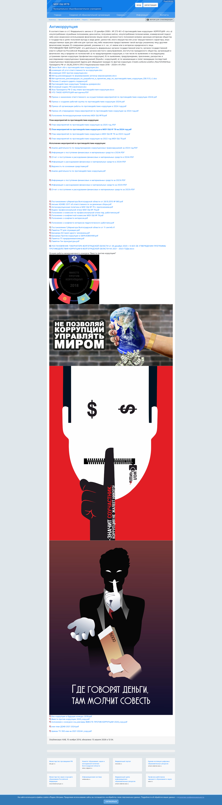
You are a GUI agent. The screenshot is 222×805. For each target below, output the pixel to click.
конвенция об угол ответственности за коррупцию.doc (77, 70)
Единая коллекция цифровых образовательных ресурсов (159, 762)
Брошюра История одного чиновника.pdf (71, 233)
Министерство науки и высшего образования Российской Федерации (61, 779)
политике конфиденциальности (191, 797)
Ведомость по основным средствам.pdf (70, 166)
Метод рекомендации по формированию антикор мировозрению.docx (84, 76)
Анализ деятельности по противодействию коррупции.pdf (79, 171)
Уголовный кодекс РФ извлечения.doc (69, 87)
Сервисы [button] (121, 15)
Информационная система (92, 777)
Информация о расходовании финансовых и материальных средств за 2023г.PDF (89, 185)
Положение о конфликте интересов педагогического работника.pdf (83, 223)
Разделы (85, 19)
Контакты (164, 15)
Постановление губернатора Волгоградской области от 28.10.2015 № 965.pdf (87, 201)
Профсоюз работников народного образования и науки (160, 778)
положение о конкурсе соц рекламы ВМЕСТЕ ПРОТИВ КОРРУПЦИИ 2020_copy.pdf (89, 722)
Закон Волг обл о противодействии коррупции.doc (75, 67)
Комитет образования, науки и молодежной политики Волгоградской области (93, 763)
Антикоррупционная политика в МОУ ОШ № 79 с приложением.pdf (82, 207)
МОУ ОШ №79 (61, 4)
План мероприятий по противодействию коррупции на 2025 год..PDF (84, 125)
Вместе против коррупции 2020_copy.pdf (71, 719)
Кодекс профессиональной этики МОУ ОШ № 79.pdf (75, 210)
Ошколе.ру (168, 1)
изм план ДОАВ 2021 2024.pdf (65, 726)
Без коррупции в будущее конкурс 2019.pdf (72, 716)
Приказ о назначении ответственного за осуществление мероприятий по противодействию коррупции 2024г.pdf (104, 97)
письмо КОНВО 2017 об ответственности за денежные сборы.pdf (81, 204)
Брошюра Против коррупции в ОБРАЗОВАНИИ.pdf (75, 236)
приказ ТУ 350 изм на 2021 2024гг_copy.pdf (72, 731)
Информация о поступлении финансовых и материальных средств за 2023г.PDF (88, 180)
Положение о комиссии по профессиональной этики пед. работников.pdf (85, 212)
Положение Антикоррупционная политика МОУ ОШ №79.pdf (79, 115)
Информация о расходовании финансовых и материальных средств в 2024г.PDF (89, 162)
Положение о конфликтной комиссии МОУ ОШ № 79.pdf (77, 215)
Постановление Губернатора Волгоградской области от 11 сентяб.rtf (83, 227)
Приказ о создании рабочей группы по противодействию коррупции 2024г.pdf (88, 101)
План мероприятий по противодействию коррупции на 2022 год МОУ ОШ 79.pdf (89, 138)
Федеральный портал (123, 761)
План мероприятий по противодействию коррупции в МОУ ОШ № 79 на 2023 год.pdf (91, 134)
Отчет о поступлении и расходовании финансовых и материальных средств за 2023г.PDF (93, 189)
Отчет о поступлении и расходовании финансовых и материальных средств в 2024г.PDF (93, 157)
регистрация (150, 5)
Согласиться (111, 801)
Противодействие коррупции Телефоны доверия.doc (76, 84)
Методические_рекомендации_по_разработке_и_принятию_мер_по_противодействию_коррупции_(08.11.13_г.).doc (104, 78)
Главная (57, 15)
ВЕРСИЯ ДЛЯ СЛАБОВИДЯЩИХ (161, 19)
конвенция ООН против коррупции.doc (70, 73)
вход (139, 5)
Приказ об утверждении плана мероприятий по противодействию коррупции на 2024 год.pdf (95, 111)
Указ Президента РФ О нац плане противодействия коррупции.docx (83, 89)
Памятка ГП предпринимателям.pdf (68, 238)
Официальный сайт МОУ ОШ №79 (69, 19)
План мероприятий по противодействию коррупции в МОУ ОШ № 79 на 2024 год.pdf (91, 129)
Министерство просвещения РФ (61, 761)
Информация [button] (142, 15)
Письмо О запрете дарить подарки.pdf (69, 81)
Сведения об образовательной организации (89, 15)
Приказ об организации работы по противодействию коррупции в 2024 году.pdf (89, 106)
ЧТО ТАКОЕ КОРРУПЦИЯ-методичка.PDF (70, 92)
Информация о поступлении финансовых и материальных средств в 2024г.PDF (88, 152)
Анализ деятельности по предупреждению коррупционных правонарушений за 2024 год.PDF (95, 148)
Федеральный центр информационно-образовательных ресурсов (125, 779)
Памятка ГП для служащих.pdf (66, 230)
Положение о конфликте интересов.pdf (70, 218)
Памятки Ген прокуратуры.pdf (65, 241)
